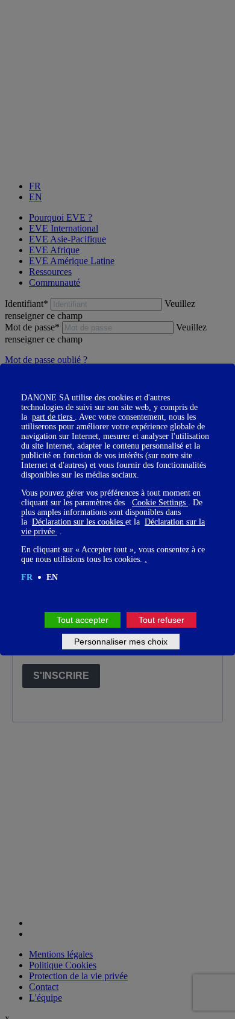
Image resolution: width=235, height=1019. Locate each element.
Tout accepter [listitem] (82, 620)
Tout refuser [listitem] (161, 620)
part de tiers (53, 416)
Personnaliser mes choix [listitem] (121, 641)
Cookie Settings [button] (160, 502)
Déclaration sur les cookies (78, 521)
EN (52, 577)
